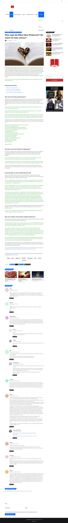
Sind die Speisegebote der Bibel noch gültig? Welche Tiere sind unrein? (10, 279)
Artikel (11, 14)
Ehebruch (18, 258)
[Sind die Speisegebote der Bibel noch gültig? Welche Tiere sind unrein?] (11, 274)
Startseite (7, 14)
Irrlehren (23, 14)
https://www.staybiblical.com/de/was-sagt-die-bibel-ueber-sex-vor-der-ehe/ (22, 249)
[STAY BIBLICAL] (15, 7)
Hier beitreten (15, 254)
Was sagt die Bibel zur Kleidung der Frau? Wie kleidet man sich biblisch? (57, 48)
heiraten (24, 258)
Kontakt (36, 14)
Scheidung (30, 258)
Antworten (11, 298)
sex (35, 258)
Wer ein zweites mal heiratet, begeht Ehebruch (15, 92)
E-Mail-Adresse (7, 507)
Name (6, 503)
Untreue (24, 260)
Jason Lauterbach (9, 40)
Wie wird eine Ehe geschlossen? (12, 87)
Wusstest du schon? (30, 14)
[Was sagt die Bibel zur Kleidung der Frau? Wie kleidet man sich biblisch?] (48, 49)
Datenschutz (34, 521)
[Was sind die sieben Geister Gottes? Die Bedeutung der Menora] (38, 274)
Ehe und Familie (18, 32)
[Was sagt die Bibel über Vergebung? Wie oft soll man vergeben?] (24, 274)
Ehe (13, 258)
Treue (40, 258)
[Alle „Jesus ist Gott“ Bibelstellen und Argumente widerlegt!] (48, 45)
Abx (10, 350)
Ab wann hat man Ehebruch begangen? (13, 89)
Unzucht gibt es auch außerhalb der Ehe (14, 90)
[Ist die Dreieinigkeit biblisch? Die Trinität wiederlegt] (48, 36)
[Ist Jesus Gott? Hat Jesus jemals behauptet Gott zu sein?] (48, 54)
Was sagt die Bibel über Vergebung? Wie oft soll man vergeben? (23, 279)
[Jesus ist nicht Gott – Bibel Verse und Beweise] (48, 40)
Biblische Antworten (17, 14)
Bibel (9, 258)
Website (26, 507)
